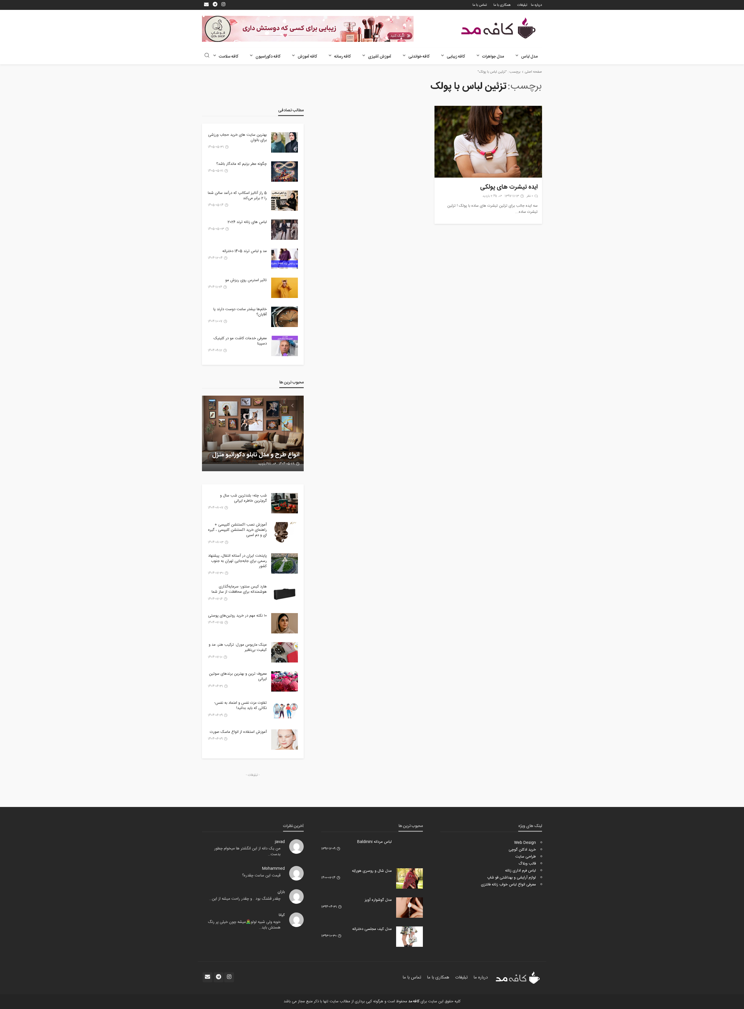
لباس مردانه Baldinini (374, 841)
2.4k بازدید (489, 196)
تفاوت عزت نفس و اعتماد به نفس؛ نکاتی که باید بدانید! (240, 705)
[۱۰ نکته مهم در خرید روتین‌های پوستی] (284, 623)
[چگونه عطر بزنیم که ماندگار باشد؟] (284, 171)
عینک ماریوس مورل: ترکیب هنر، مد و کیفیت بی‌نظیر (238, 647)
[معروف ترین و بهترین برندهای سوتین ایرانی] (284, 681)
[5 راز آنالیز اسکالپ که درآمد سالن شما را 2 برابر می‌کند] (284, 200)
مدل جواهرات (493, 56)
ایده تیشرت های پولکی (509, 187)
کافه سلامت (228, 56)
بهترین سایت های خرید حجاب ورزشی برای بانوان (237, 137)
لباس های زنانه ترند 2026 (247, 222)
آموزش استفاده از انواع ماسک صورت (238, 732)
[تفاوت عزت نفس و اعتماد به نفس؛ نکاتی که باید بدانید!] (284, 710)
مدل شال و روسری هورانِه (372, 871)
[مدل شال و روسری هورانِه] (409, 878)
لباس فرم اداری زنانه (520, 870)
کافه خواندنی (419, 56)
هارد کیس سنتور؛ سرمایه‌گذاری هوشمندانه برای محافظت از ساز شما (239, 589)
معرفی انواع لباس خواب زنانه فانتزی (508, 884)
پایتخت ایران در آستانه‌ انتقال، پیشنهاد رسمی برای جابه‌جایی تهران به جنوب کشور (237, 561)
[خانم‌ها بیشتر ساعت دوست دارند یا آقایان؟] (284, 317)
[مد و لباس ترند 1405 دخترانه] (284, 259)
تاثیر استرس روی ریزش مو (246, 280)
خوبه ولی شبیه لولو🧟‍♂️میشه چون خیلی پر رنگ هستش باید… (244, 925)
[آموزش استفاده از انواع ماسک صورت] (284, 739)
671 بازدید (264, 464)
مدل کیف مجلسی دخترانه (372, 929)
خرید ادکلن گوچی (522, 850)
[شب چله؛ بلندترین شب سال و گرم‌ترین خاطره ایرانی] (284, 503)
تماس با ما (480, 5)
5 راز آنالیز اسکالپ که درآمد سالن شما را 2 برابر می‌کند (237, 195)
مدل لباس (529, 56)
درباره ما (536, 5)
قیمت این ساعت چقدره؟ (261, 875)
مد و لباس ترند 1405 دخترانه (244, 251)
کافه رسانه (342, 56)
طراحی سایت (525, 856)
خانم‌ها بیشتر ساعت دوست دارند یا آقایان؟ (240, 312)
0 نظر (530, 196)
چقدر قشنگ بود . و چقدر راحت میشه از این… (244, 899)
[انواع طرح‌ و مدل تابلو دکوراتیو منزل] (253, 433)
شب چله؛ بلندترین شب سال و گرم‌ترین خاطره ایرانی (243, 498)
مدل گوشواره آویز (378, 900)
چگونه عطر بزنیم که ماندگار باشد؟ (241, 164)
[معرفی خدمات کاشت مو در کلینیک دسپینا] (284, 346)
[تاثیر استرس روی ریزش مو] (284, 288)
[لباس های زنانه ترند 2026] (284, 229)
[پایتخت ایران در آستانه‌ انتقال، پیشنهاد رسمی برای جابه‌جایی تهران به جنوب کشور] (284, 563)
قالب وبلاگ (527, 863)
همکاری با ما (502, 5)
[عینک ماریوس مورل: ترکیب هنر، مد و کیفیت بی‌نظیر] (284, 652)
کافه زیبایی (456, 56)
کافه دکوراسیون (267, 56)
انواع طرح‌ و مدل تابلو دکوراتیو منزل (255, 455)
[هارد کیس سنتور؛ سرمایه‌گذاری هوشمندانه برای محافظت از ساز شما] (284, 594)
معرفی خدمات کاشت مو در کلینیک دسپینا (240, 341)
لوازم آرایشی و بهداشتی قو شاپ (511, 877)
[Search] (207, 56)
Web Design (525, 843)
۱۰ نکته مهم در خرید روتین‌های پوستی (237, 615)
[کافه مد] (498, 28)
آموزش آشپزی (379, 56)
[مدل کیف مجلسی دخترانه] (409, 936)
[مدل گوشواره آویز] (409, 907)
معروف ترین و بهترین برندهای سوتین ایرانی (238, 676)
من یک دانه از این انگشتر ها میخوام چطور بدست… (247, 851)
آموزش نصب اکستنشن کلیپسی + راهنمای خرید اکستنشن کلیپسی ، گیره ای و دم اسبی (237, 530)
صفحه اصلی (533, 72)
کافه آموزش (307, 56)
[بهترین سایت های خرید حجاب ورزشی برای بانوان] (284, 142)
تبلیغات (522, 5)
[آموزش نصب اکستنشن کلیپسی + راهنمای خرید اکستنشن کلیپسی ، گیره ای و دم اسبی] (284, 532)
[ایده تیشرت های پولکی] (488, 142)
